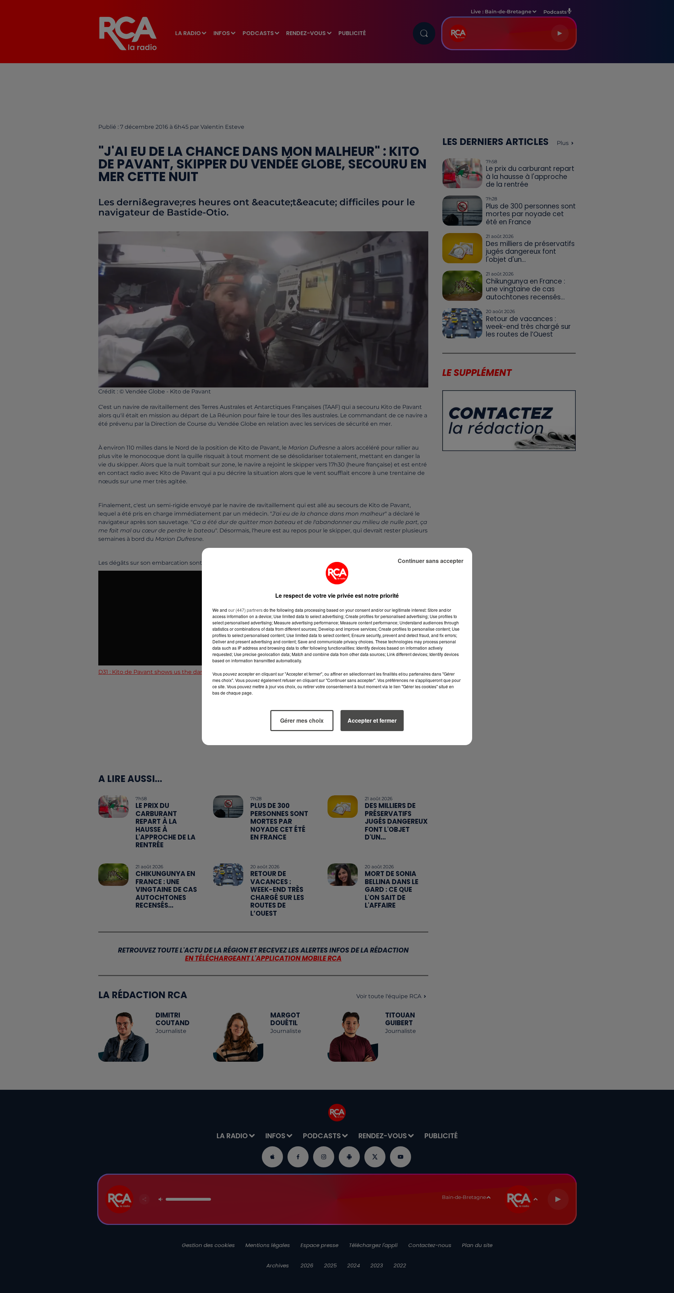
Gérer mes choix (302, 720)
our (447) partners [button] (245, 610)
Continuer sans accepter (430, 561)
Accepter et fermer (372, 720)
